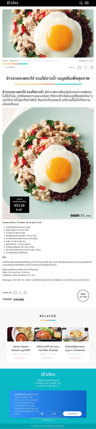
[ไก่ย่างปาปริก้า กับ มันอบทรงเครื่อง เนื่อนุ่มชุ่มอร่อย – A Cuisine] (48, 344)
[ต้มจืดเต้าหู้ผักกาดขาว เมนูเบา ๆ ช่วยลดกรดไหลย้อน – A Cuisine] (75, 344)
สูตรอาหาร (14, 60)
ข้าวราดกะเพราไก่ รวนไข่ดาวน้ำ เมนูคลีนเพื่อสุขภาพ (38, 60)
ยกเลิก (54, 414)
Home (4, 60)
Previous (4, 345)
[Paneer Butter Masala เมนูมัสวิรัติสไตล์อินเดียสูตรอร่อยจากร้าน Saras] (20, 344)
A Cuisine (11, 67)
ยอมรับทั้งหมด (72, 414)
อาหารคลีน (19, 299)
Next (92, 345)
